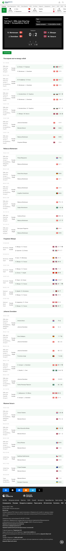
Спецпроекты (7, 503)
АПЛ (30, 6)
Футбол (5, 500)
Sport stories (58, 500)
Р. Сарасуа (27, 67)
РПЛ (18, 6)
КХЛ (58, 6)
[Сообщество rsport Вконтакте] (19, 490)
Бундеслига (47, 6)
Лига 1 (53, 6)
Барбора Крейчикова (23, 456)
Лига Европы (24, 6)
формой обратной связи (10, 541)
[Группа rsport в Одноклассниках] (26, 490)
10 (62, 247)
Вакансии (5, 510)
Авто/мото (41, 500)
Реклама (15, 503)
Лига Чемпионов (11, 6)
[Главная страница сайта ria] (3, 2)
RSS (62, 503)
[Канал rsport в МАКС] (6, 490)
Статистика (7, 52)
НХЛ (62, 6)
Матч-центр (4, 10)
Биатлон (23, 500)
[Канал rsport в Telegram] (32, 490)
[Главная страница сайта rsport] (11, 2)
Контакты (56, 503)
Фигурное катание (14, 500)
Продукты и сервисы (26, 503)
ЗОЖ (28, 500)
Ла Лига (35, 6)
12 (62, 365)
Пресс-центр (38, 503)
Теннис (6, 18)
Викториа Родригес (22, 228)
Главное (4, 6)
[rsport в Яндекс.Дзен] (12, 490)
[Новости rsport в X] (39, 490)
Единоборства (49, 500)
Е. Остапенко (25, 291)
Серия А (41, 6)
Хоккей (34, 500)
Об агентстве (48, 503)
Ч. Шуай (24, 272)
